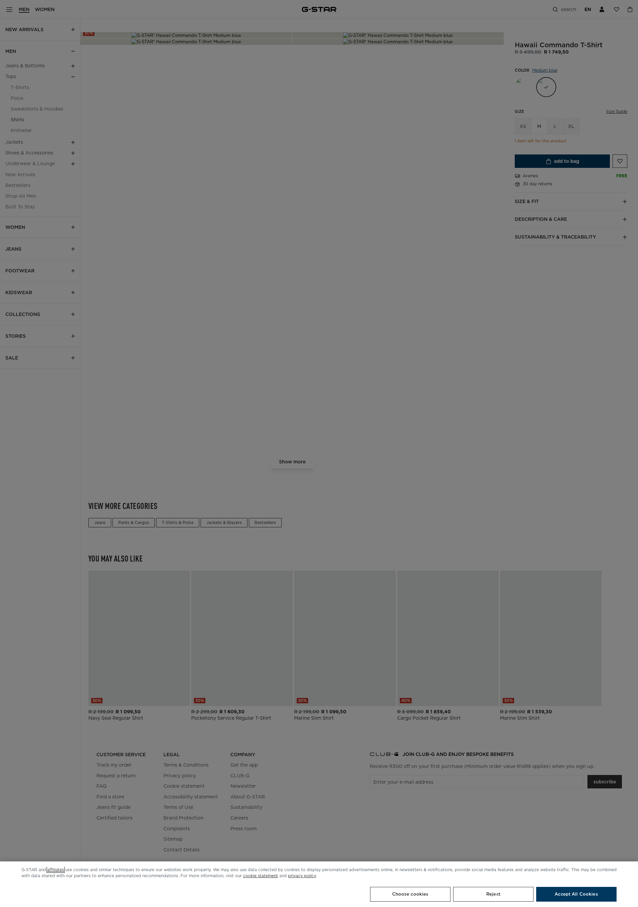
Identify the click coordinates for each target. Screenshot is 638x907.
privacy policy (302, 875)
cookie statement (260, 875)
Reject (493, 894)
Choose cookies (410, 894)
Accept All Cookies (576, 894)
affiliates (55, 869)
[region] (319, 884)
